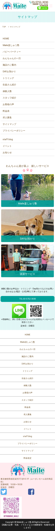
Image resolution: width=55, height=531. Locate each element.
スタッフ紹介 (9, 97)
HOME (6, 38)
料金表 (6, 111)
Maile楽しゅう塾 (11, 45)
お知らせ (7, 152)
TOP (4, 27)
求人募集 (7, 117)
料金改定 (27, 458)
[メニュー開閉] (51, 5)
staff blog (8, 139)
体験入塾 (7, 91)
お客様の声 (8, 104)
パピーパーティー (12, 51)
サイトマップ (9, 124)
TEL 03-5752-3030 (27, 299)
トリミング (8, 78)
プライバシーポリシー (14, 130)
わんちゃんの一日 (12, 58)
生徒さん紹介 (9, 84)
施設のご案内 (9, 65)
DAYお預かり (9, 71)
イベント (7, 146)
